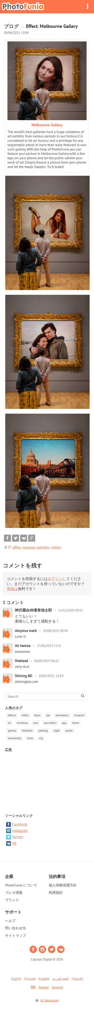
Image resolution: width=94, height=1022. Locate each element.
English (16, 979)
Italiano (43, 987)
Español (44, 979)
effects (12, 715)
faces (37, 715)
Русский (30, 979)
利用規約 (56, 892)
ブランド (12, 900)
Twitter (17, 836)
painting (43, 547)
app (64, 723)
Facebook (19, 824)
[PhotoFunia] (23, 6)
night (57, 730)
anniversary (14, 738)
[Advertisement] (47, 780)
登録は (12, 588)
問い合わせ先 (15, 928)
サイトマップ (15, 935)
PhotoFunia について (21, 885)
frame (75, 723)
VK (14, 843)
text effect (50, 723)
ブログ (11, 26)
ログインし (57, 578)
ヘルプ (10, 920)
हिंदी (33, 987)
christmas (22, 723)
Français (77, 979)
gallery (56, 547)
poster (69, 730)
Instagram (20, 830)
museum (29, 547)
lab (48, 715)
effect (17, 547)
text (35, 723)
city (41, 738)
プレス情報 (14, 892)
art (9, 723)
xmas (30, 738)
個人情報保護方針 (63, 885)
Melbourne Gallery (47, 124)
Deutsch (57, 987)
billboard (27, 730)
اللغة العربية (60, 979)
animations (62, 715)
